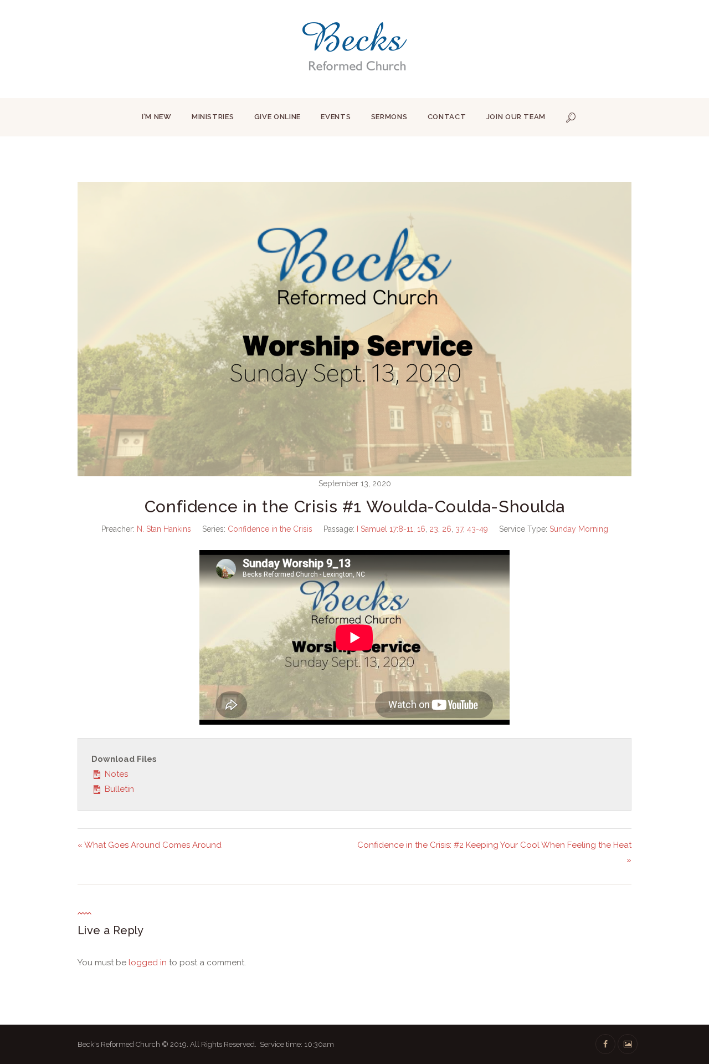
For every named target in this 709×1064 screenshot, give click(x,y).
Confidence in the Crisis (270, 529)
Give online (277, 117)
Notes (115, 774)
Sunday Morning (578, 529)
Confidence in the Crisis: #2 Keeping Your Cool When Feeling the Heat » (494, 852)
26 (446, 529)
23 (433, 529)
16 (421, 529)
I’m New (157, 117)
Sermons (389, 117)
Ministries (213, 117)
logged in (148, 963)
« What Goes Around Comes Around (150, 845)
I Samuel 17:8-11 (385, 529)
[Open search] (571, 117)
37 (459, 529)
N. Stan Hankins (164, 529)
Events (336, 117)
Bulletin (118, 789)
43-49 (477, 529)
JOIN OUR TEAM (516, 117)
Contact (447, 117)
